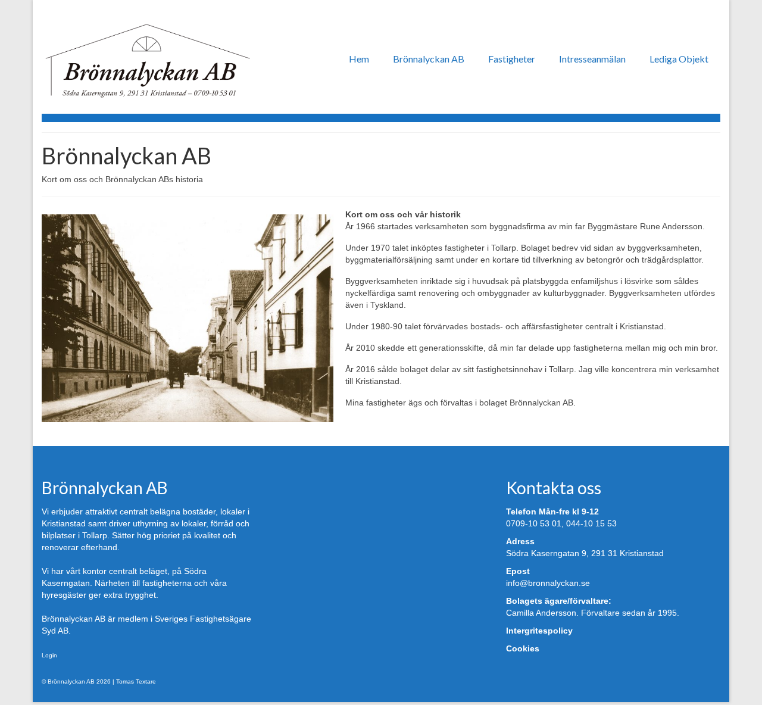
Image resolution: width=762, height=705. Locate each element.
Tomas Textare (136, 681)
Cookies (522, 648)
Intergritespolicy (539, 630)
